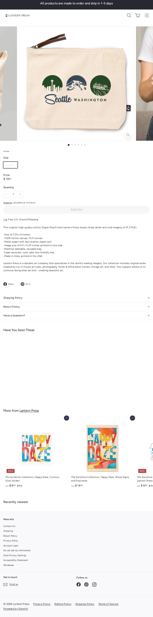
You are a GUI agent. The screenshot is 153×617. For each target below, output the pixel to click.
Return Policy (11, 306)
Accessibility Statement (15, 560)
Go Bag (12, 165)
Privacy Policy (10, 540)
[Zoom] (128, 135)
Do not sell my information (17, 550)
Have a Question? (14, 315)
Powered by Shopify (15, 608)
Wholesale (8, 565)
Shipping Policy (13, 297)
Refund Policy (62, 603)
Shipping (7, 202)
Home (6, 151)
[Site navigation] (147, 15)
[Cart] (137, 15)
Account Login (10, 545)
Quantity (8, 187)
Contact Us (9, 526)
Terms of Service (108, 603)
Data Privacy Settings (14, 555)
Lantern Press (29, 410)
